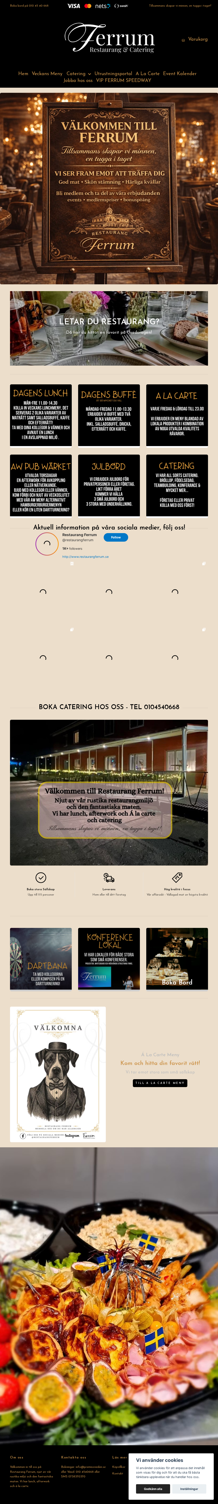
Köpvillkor (118, 1467)
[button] (108, 1442)
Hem (23, 74)
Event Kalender (179, 74)
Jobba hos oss (78, 80)
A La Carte (148, 74)
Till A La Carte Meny (160, 1083)
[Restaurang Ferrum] (109, 39)
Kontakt (117, 1473)
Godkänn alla (153, 1489)
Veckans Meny (47, 74)
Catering (76, 74)
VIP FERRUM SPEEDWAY (123, 80)
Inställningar (189, 1489)
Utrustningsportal (113, 74)
